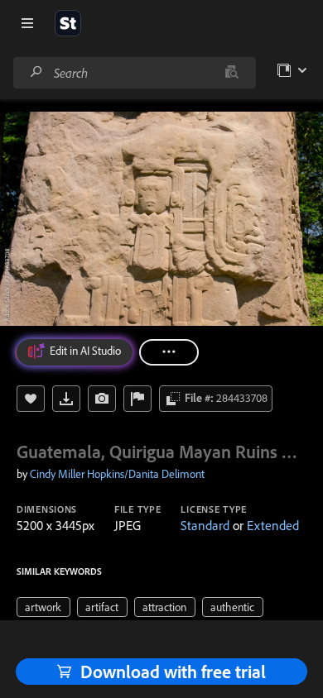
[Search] (36, 72)
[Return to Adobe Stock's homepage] (68, 23)
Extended (273, 525)
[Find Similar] (102, 398)
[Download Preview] (66, 398)
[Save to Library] (31, 398)
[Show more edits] (169, 352)
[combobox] (134, 73)
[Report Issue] (137, 398)
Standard (205, 525)
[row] (43, 607)
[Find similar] (231, 73)
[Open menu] (27, 23)
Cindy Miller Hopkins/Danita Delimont (117, 473)
